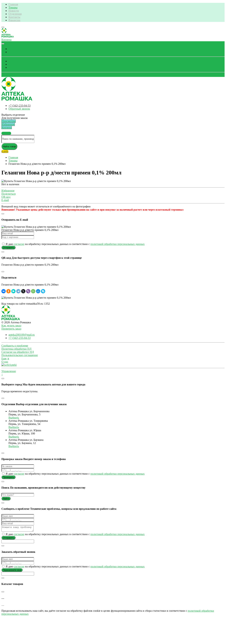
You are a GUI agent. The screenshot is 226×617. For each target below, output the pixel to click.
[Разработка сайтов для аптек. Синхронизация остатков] (9, 364)
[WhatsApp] (33, 291)
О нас (4, 361)
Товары (12, 7)
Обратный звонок (12, 75)
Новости (13, 10)
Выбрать (13, 417)
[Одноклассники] (8, 291)
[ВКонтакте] (3, 291)
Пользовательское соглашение (19, 355)
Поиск (12, 48)
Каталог (13, 51)
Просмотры (15, 61)
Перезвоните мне (12, 570)
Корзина (13, 67)
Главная (13, 4)
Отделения (15, 13)
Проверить (8, 477)
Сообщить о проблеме (14, 345)
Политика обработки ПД (16, 348)
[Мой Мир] (38, 291)
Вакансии (14, 20)
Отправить (8, 247)
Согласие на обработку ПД (17, 351)
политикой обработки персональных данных (117, 244)
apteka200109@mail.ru (21, 334)
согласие (19, 244)
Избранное (15, 64)
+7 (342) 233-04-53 (19, 105)
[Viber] (28, 291)
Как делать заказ (11, 325)
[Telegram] (18, 291)
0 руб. (4, 151)
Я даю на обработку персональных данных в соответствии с (75, 244)
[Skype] (43, 291)
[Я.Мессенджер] (13, 291)
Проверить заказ (11, 328)
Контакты (14, 17)
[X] (23, 291)
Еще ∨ (5, 358)
